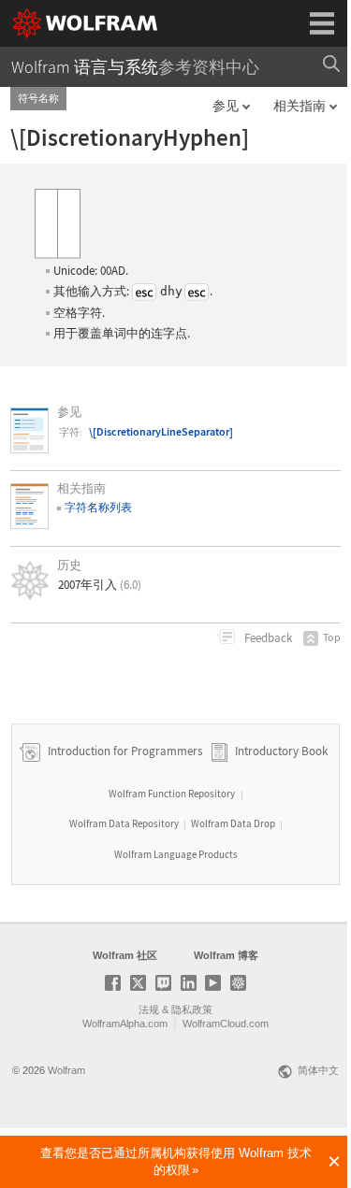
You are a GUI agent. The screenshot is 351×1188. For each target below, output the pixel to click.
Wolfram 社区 (125, 955)
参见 (225, 105)
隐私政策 (191, 1009)
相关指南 (299, 105)
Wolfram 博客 (226, 955)
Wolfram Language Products (176, 854)
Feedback (266, 638)
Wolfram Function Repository (172, 793)
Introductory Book (281, 751)
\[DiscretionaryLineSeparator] (161, 431)
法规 (149, 1009)
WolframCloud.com (226, 1023)
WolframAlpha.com (125, 1023)
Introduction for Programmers (123, 751)
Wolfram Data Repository (124, 823)
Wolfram (66, 1070)
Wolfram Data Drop (233, 823)
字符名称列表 (98, 507)
